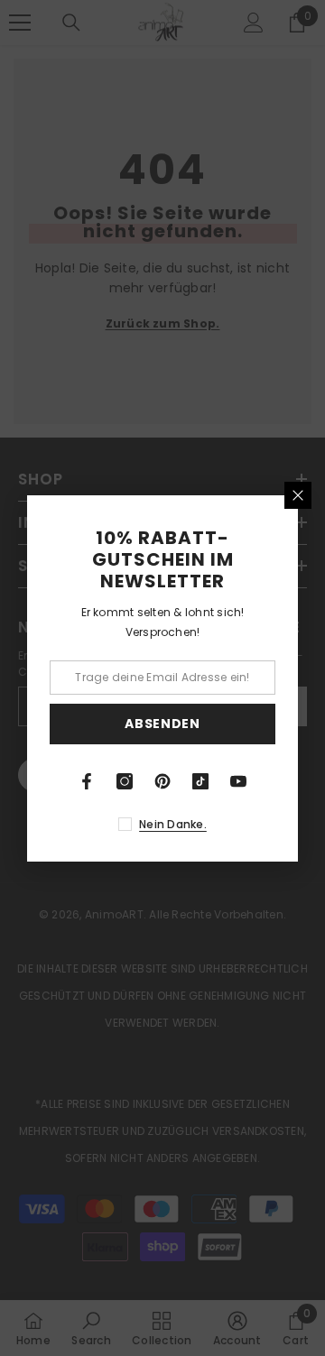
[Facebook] (87, 781)
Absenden (162, 724)
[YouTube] (238, 781)
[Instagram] (125, 781)
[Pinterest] (162, 781)
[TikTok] (200, 781)
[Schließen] (297, 495)
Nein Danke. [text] (173, 824)
